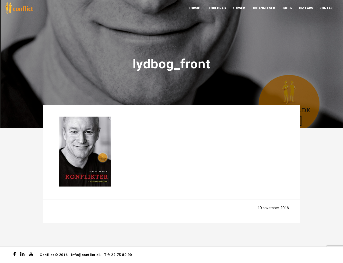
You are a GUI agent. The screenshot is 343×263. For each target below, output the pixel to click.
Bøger (287, 8)
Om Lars (306, 8)
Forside (195, 8)
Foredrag (217, 8)
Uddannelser (263, 8)
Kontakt (327, 8)
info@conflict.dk (86, 255)
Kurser (238, 8)
